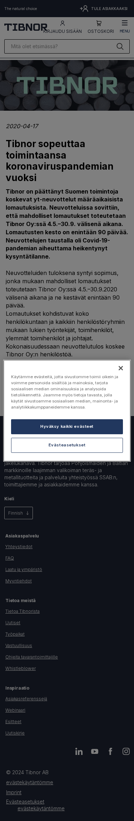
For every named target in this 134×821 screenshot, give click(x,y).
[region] (66, 410)
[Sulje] (121, 368)
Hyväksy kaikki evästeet (67, 426)
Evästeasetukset (67, 444)
